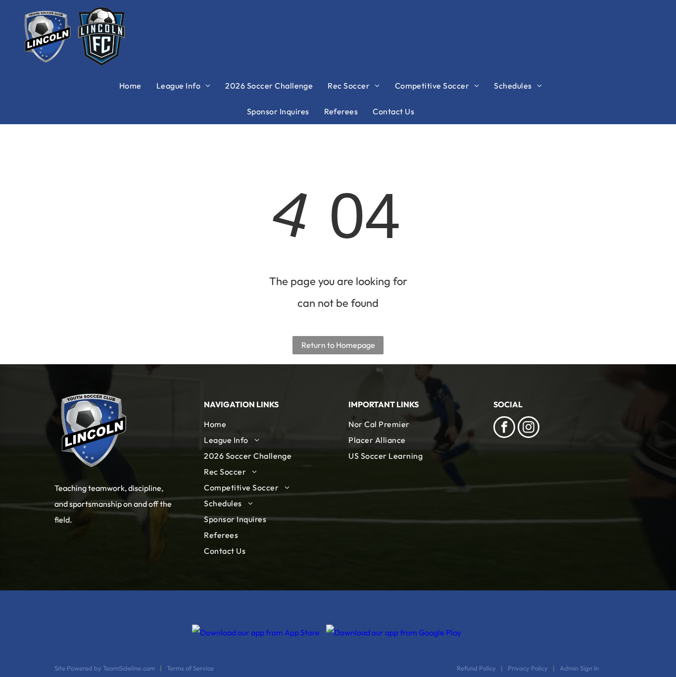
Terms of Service (190, 668)
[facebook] (504, 428)
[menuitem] (137, 85)
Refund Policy (476, 668)
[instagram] (528, 428)
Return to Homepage (338, 345)
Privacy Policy (528, 668)
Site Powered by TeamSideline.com (104, 668)
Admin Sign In (579, 668)
